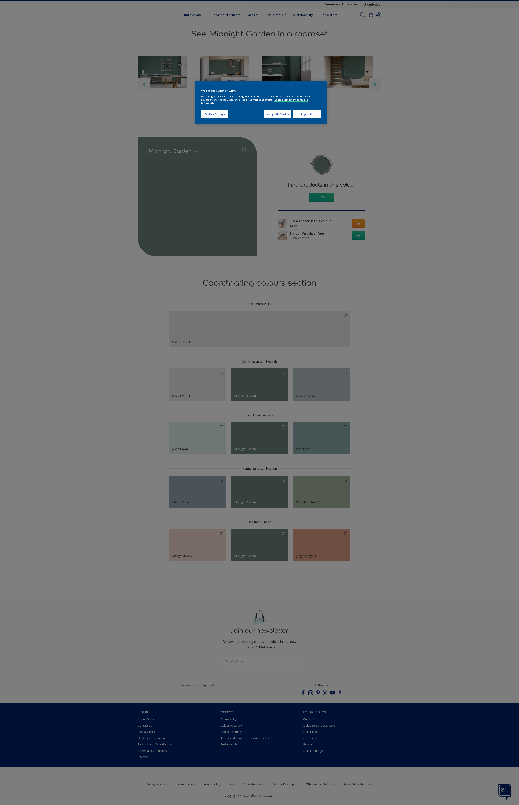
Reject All (307, 114)
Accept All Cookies (277, 114)
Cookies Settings (215, 114)
